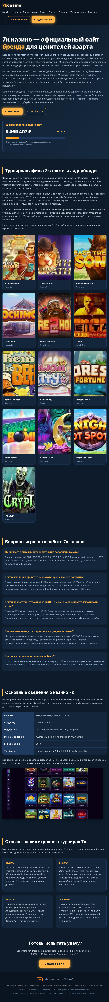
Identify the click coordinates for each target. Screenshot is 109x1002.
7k (12, 5)
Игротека (16, 12)
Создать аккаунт (43, 19)
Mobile (5, 12)
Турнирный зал (78, 12)
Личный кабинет (19, 19)
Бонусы (52, 12)
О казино (63, 12)
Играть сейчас (12, 111)
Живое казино (30, 12)
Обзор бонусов (35, 111)
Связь (43, 12)
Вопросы (92, 12)
